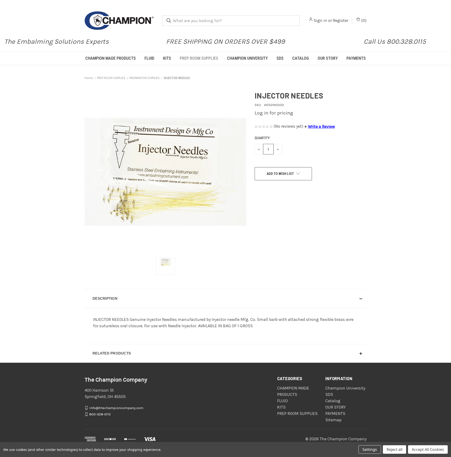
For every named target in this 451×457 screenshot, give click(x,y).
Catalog (300, 58)
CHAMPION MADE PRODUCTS (110, 58)
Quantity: (262, 138)
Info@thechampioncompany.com (116, 408)
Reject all (394, 449)
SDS (280, 58)
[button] (319, 126)
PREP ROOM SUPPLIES (199, 58)
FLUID (149, 58)
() (363, 20)
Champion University (247, 58)
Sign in (320, 20)
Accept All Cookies (428, 449)
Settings (369, 449)
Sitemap (333, 419)
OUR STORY (328, 58)
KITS (167, 58)
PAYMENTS (356, 58)
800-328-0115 (100, 414)
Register (340, 20)
